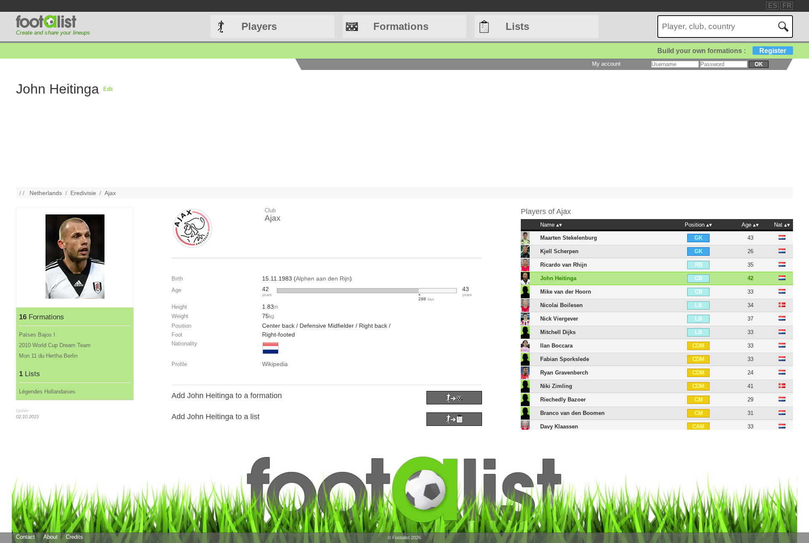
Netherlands (45, 193)
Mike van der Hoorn (565, 292)
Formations (401, 26)
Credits (74, 537)
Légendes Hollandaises (47, 391)
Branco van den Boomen (572, 413)
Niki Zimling (556, 386)
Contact (25, 537)
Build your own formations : (721, 50)
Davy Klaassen (559, 426)
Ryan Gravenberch (564, 372)
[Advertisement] (366, 129)
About (50, 537)
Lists (517, 26)
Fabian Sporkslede (564, 359)
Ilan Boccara (556, 345)
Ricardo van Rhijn (563, 265)
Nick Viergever (559, 319)
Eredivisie (83, 193)
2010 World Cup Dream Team (55, 345)
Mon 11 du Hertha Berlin (48, 356)
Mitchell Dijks (558, 332)
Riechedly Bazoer (563, 399)
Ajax (110, 193)
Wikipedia (275, 364)
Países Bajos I (37, 335)
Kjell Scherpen (559, 251)
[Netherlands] (270, 354)
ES (772, 5)
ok (759, 64)
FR (787, 5)
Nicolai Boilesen (561, 305)
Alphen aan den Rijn (323, 278)
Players (259, 26)
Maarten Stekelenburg (568, 238)
